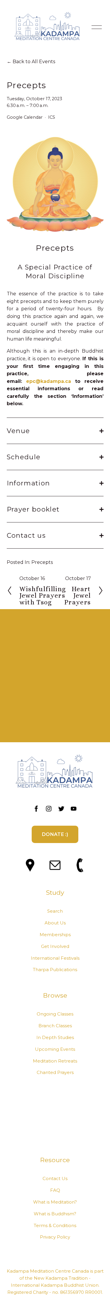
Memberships (55, 934)
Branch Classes (55, 1025)
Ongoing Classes (55, 1014)
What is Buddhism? (55, 1213)
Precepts (42, 562)
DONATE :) (55, 834)
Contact (51, 1178)
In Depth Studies (55, 1037)
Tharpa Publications (55, 969)
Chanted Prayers (55, 1072)
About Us (55, 923)
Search (55, 911)
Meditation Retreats (55, 1061)
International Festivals (55, 958)
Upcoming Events (55, 1049)
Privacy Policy (55, 1237)
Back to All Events (34, 61)
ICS (51, 117)
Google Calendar (25, 117)
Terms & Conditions (55, 1225)
